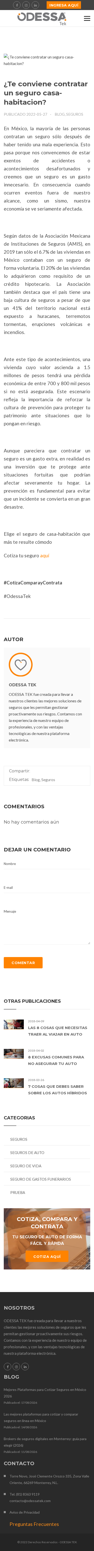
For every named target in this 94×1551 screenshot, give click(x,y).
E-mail (8, 888)
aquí (44, 555)
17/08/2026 (29, 1402)
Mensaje (10, 911)
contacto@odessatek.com (30, 1501)
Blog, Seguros (69, 114)
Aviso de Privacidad (25, 1512)
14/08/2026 (29, 1427)
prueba (17, 1192)
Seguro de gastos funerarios (40, 1179)
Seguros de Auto (27, 1152)
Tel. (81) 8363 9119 (25, 1494)
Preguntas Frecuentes (34, 1524)
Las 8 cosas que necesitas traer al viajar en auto (57, 1031)
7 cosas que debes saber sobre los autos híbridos (57, 1089)
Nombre (10, 864)
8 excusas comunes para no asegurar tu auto (56, 1060)
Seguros (18, 1139)
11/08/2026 (29, 1452)
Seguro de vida (25, 1166)
